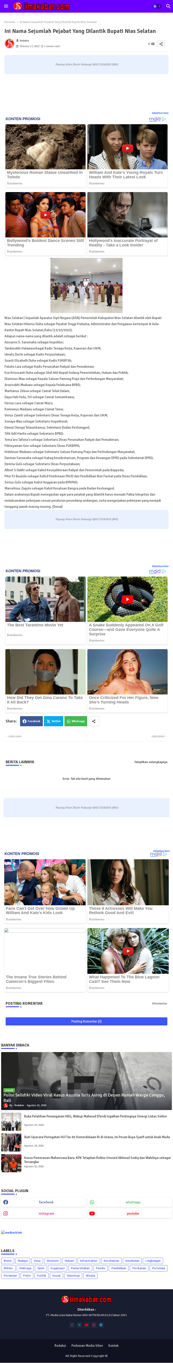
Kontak (113, 1346)
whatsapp (133, 1202)
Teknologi (73, 1276)
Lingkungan (153, 1261)
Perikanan (139, 1268)
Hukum (69, 1261)
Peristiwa (158, 1268)
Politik (41, 1276)
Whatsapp (78, 721)
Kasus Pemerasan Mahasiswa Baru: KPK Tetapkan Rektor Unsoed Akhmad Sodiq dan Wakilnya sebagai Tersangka (97, 1160)
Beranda (10, 22)
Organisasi (57, 1268)
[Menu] (6, 6)
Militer (8, 1268)
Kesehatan (132, 1261)
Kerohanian (111, 1261)
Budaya (23, 1261)
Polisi (27, 1276)
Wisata (90, 1276)
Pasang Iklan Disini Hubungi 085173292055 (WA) (86, 64)
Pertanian (10, 1276)
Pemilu (100, 1268)
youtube (133, 1213)
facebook (46, 1202)
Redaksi (60, 1346)
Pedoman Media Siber (87, 1346)
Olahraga (25, 1268)
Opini (40, 1268)
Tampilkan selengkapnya (150, 762)
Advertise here (160, 113)
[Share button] (93, 721)
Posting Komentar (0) (86, 1021)
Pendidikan (118, 1268)
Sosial (56, 1276)
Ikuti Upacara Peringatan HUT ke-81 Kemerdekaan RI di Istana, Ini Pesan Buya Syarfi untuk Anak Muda (97, 1137)
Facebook (34, 721)
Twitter (56, 721)
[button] (157, 6)
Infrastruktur (89, 1261)
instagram (46, 1213)
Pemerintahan (80, 1268)
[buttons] (72, 1325)
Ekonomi (53, 1261)
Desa (37, 1261)
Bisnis (8, 1261)
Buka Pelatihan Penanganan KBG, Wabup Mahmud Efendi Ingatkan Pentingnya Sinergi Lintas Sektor (95, 1116)
